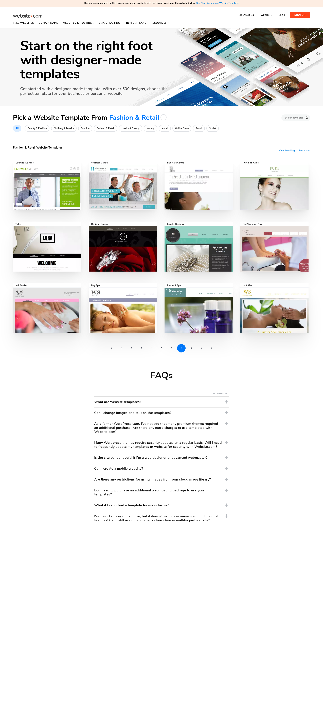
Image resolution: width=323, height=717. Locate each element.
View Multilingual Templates (294, 150)
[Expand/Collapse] (226, 401)
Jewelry (150, 128)
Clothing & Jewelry (64, 128)
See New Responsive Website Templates (217, 3)
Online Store (182, 128)
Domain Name (48, 23)
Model (165, 128)
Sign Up (300, 15)
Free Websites (23, 23)
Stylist (212, 128)
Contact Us (246, 15)
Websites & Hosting (77, 23)
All (17, 128)
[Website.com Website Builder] (27, 16)
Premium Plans (135, 23)
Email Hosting (109, 23)
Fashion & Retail (106, 128)
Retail (199, 128)
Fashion (85, 128)
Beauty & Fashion (37, 128)
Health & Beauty (130, 128)
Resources (159, 23)
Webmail (266, 15)
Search (307, 117)
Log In (282, 15)
